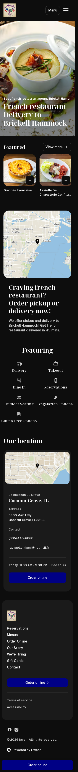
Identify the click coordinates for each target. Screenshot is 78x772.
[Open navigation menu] (66, 10)
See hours (58, 565)
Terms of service (19, 700)
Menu (52, 10)
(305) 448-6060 (21, 539)
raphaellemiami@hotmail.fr (29, 549)
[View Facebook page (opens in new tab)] (9, 729)
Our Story (15, 648)
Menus (12, 635)
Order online (37, 577)
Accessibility (16, 707)
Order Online (17, 641)
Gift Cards (15, 661)
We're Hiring (16, 654)
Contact (13, 667)
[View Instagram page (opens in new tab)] (16, 729)
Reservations (18, 628)
